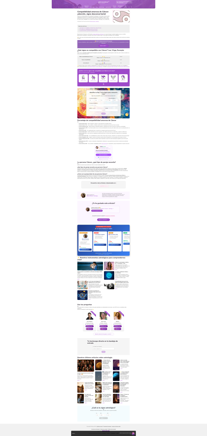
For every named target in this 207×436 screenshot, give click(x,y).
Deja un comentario (103, 219)
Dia (96, 413)
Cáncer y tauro (93, 80)
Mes (101, 413)
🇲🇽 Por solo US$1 (89, 326)
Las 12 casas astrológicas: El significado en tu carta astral (94, 282)
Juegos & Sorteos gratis (116, 426)
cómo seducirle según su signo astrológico (94, 66)
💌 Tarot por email (120, 7)
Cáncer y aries (83, 80)
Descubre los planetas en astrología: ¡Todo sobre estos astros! (94, 292)
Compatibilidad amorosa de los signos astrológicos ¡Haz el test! (122, 282)
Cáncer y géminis (103, 80)
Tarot (97, 7)
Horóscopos (80, 7)
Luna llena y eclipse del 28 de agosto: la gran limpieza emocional (124, 384)
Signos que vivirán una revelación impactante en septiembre (107, 383)
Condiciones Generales (95, 429)
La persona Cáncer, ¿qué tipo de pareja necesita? (89, 30)
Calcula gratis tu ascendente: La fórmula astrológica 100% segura (89, 272)
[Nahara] (117, 319)
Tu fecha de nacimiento (93, 98)
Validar (103, 351)
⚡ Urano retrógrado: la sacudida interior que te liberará (124, 373)
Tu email (106, 108)
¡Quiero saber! (103, 45)
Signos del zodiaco (87, 7)
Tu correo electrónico (97, 346)
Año (108, 413)
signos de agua (104, 143)
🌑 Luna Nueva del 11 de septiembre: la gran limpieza (106, 373)
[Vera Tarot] (103, 319)
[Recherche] (131, 7)
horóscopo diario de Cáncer (113, 66)
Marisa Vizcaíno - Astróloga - (94, 21)
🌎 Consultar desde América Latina (103, 157)
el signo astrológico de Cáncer (98, 34)
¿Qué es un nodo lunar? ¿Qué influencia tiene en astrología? (124, 361)
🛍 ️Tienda (125, 7)
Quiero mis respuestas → (103, 154)
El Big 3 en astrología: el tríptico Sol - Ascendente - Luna (122, 263)
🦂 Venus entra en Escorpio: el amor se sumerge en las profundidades (106, 362)
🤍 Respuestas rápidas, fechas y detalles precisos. (103, 152)
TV (129, 7)
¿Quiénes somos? (99, 426)
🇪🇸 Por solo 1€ (89, 328)
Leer (78, 279)
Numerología (101, 7)
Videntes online (114, 7)
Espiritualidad (108, 7)
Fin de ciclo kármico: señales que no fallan (89, 383)
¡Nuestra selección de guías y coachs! (103, 334)
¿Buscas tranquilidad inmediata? (103, 151)
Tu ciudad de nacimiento (93, 103)
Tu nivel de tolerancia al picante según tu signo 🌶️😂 (85, 373)
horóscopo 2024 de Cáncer (124, 66)
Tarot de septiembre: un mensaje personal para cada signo (106, 395)
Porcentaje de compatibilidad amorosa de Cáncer (89, 29)
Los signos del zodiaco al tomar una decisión (89, 395)
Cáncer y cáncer (113, 80)
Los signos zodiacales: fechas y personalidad (121, 272)
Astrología (92, 7)
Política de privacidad (112, 429)
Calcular (103, 113)
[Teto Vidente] (89, 319)
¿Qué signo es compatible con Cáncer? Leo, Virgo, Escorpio (90, 27)
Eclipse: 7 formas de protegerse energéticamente (124, 395)
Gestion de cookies (103, 429)
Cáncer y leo (123, 80)
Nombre (92, 108)
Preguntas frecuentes (107, 426)
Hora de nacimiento (112, 98)
